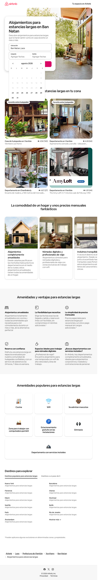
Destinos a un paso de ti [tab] (50, 476)
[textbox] (19, 56)
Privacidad (44, 576)
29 (41, 93)
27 (32, 93)
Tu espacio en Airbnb (81, 4)
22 (41, 88)
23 (13, 93)
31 (17, 98)
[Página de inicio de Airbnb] (11, 4)
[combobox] (30, 48)
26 (27, 93)
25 (22, 93)
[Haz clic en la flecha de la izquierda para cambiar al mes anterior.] (13, 63)
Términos (53, 576)
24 (17, 93)
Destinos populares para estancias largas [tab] (21, 476)
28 (36, 93)
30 (13, 98)
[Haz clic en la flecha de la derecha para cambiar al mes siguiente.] (41, 63)
